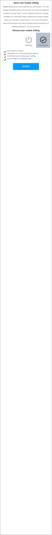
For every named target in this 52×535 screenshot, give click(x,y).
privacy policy (35, 27)
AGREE (26, 66)
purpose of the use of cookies (22, 23)
